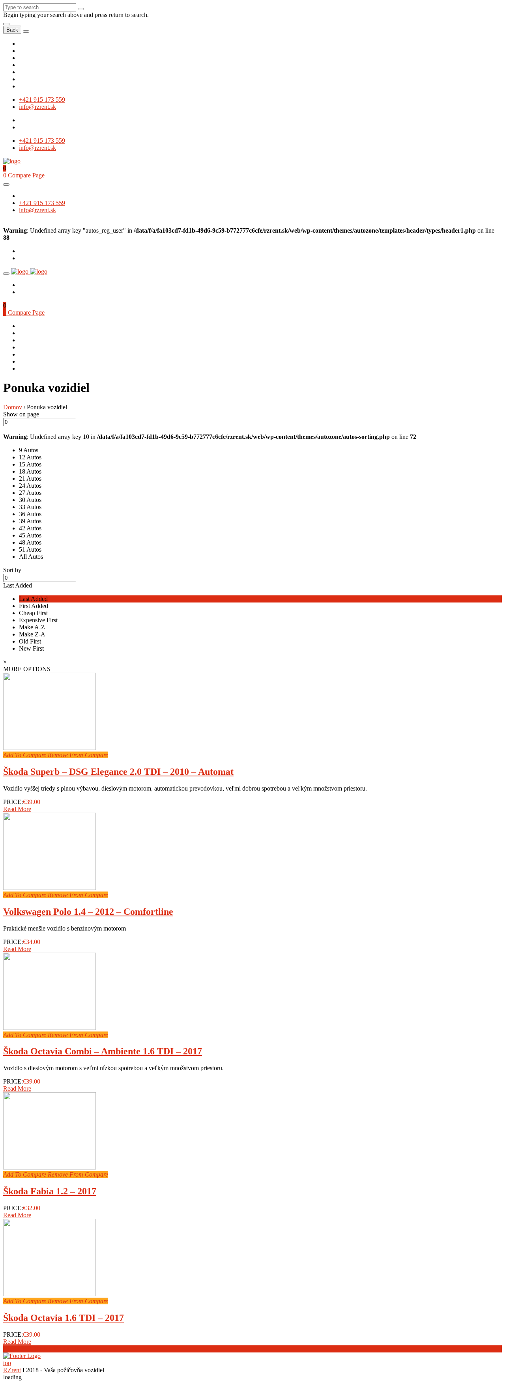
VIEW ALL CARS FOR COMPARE (50, 1348)
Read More (17, 809)
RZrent (12, 1370)
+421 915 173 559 (42, 99)
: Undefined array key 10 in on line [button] (209, 436)
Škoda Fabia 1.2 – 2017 (49, 1191)
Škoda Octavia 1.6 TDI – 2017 (63, 1318)
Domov (12, 407)
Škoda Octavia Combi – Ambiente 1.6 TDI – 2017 (102, 1051)
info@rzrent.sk (37, 106)
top (7, 1363)
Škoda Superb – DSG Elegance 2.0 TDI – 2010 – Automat (118, 772)
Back (12, 30)
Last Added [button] (17, 585)
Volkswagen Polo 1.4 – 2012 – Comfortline (88, 912)
